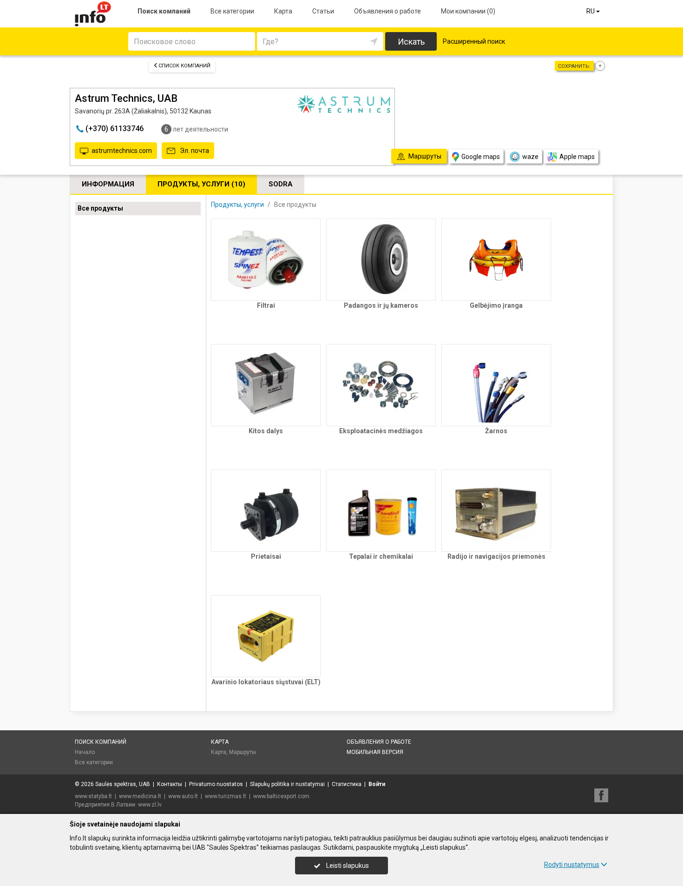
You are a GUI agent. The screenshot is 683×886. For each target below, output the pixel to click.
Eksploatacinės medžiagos (381, 431)
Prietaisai (266, 556)
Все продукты (100, 208)
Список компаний (184, 66)
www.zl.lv (150, 804)
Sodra (281, 184)
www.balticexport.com (281, 796)
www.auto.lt (183, 796)
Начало (85, 752)
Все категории (232, 11)
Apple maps (577, 156)
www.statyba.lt (93, 796)
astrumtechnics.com (122, 150)
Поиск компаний (164, 11)
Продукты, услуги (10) (201, 184)
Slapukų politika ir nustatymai (287, 784)
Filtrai (266, 305)
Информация (108, 184)
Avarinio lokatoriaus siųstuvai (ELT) (266, 682)
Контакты (169, 784)
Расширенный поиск (474, 41)
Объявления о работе (387, 11)
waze (530, 156)
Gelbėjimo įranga (496, 305)
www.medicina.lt (140, 796)
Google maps (480, 156)
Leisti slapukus (347, 865)
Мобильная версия (375, 752)
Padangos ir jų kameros (381, 305)
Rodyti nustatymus (571, 864)
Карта (283, 11)
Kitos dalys (266, 431)
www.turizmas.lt (225, 796)
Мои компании (468, 11)
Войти (376, 784)
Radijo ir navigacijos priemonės (496, 556)
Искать (411, 41)
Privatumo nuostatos (216, 784)
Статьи (323, 11)
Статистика (346, 784)
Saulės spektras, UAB (122, 784)
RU (591, 11)
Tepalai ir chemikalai (381, 556)
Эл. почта (193, 150)
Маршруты (242, 752)
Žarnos (496, 431)
